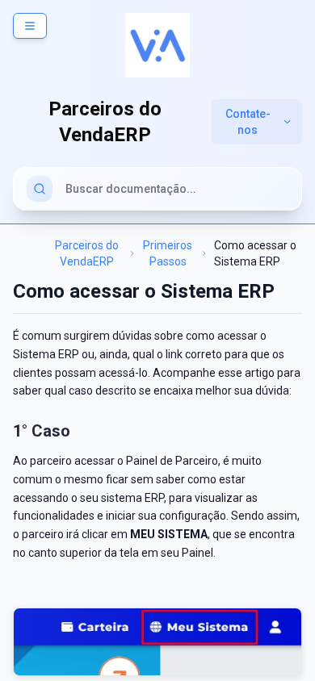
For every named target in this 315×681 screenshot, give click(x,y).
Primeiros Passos (167, 253)
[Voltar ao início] (157, 45)
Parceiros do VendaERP (87, 253)
